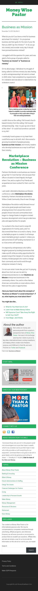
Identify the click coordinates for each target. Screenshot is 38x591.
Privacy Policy (6, 561)
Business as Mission (14, 351)
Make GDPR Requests (9, 571)
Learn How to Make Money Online (18, 310)
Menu (20, 2)
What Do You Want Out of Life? (17, 307)
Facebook (22, 348)
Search (4, 546)
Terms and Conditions (9, 566)
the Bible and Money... (9, 460)
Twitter (13, 348)
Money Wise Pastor (19, 12)
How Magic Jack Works (14, 318)
